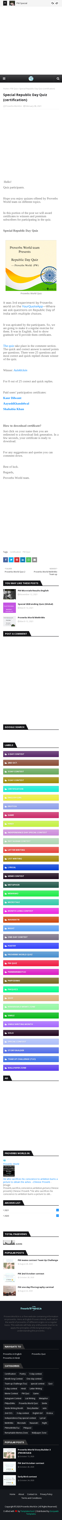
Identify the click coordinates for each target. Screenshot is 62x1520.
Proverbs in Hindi (11, 1357)
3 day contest (16, 771)
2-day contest (16, 754)
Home (6, 88)
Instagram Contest (19, 841)
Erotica (12, 806)
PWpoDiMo (14, 980)
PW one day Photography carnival (36, 1287)
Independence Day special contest (27, 832)
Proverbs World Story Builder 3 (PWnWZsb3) (34, 1451)
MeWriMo (13, 893)
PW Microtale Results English (33, 590)
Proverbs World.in (13, 106)
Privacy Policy (46, 1494)
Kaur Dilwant (12, 398)
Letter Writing (16, 849)
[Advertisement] (31, 40)
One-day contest (18, 937)
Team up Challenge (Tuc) (22, 1059)
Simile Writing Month (20, 1024)
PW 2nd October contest (31, 1273)
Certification (15, 552)
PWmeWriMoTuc (17, 971)
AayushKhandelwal (16, 403)
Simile (11, 1015)
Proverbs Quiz (39, 1354)
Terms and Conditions (31, 1498)
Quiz (10, 998)
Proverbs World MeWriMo (31, 617)
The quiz (8, 345)
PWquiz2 (13, 989)
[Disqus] (31, 679)
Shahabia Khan (13, 409)
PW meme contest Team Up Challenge (38, 1260)
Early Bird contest (27, 1476)
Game (11, 815)
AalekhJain (20, 370)
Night (11, 928)
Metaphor (14, 884)
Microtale (14, 902)
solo (11, 1033)
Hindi (11, 823)
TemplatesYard (27, 1511)
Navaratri (14, 919)
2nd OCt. (13, 762)
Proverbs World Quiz (20, 954)
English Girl (15, 797)
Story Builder (16, 1050)
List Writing (15, 858)
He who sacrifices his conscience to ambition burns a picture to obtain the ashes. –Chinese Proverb (30, 1180)
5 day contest (16, 780)
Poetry (12, 945)
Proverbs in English (12, 1354)
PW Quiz (14, 88)
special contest (17, 1041)
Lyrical (12, 867)
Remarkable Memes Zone (21, 1006)
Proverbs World (11, 1163)
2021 (31, 1210)
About (21, 1494)
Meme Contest (16, 876)
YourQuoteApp (32, 306)
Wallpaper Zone (17, 1067)
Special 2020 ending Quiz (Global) (35, 604)
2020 (31, 1215)
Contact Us (32, 1494)
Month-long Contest (20, 910)
